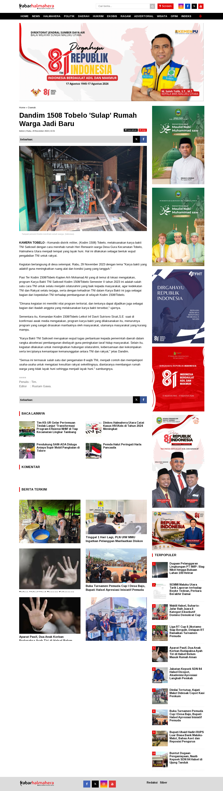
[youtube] (200, 6)
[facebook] (187, 6)
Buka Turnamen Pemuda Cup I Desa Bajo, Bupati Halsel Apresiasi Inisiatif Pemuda (186, 716)
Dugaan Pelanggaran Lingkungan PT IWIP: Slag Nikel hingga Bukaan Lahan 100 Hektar (187, 568)
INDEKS (186, 16)
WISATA (162, 16)
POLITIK (69, 16)
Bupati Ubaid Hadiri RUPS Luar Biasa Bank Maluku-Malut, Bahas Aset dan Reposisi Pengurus (187, 737)
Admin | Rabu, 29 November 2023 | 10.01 (37, 131)
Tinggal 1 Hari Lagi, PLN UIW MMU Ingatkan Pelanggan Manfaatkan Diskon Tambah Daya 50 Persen (114, 541)
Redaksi (152, 782)
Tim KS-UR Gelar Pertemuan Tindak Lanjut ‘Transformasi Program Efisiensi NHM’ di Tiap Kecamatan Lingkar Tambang (57, 427)
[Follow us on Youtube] (112, 784)
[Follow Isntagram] (103, 784)
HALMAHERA (51, 16)
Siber (163, 782)
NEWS (36, 16)
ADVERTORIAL (143, 16)
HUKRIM (98, 16)
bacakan (132, 130)
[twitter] (194, 6)
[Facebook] (143, 139)
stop (143, 130)
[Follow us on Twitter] (95, 784)
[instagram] (181, 6)
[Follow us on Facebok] (86, 784)
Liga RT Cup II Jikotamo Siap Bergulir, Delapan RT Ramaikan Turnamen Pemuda (187, 631)
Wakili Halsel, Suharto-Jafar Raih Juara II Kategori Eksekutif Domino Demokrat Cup (185, 610)
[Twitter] (136, 139)
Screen (166, 6)
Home (22, 107)
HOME (25, 16)
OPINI (174, 16)
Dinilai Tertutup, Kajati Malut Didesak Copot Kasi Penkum (187, 693)
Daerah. (32, 107)
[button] (200, 14)
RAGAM (126, 16)
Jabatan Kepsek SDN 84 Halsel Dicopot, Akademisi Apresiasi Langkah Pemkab (186, 673)
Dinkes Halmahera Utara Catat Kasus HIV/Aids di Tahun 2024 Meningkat (123, 425)
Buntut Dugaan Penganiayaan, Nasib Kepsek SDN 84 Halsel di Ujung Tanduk (186, 758)
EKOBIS (112, 16)
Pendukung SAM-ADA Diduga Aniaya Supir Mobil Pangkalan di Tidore (58, 447)
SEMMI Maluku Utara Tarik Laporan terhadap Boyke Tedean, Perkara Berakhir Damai (186, 589)
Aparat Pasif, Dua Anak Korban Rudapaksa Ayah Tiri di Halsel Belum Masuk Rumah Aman (45, 640)
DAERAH (83, 16)
